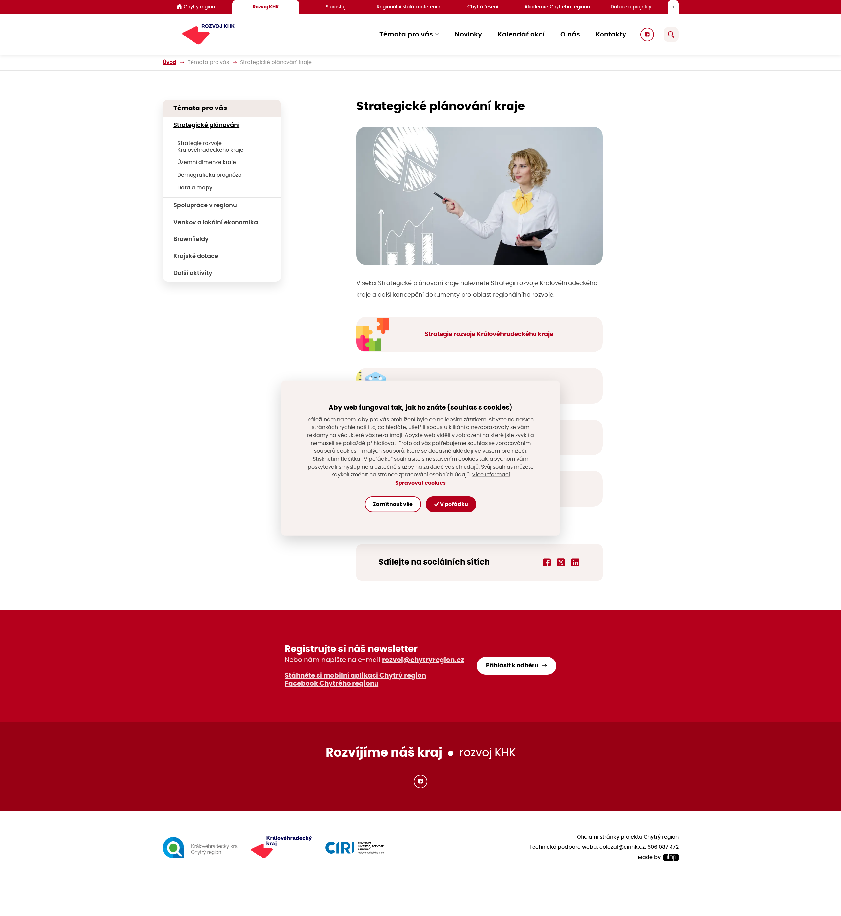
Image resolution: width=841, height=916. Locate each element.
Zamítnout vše (393, 504)
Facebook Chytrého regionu (331, 683)
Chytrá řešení (482, 6)
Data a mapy (194, 187)
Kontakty (611, 34)
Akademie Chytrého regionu (557, 6)
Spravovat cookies (420, 483)
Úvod (169, 62)
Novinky (468, 34)
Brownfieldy (191, 239)
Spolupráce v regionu (205, 205)
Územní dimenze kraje (206, 162)
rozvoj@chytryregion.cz (423, 660)
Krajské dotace (195, 256)
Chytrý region (199, 6)
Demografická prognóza (209, 175)
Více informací (491, 474)
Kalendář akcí (521, 34)
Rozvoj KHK (266, 6)
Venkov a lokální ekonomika (215, 223)
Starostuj (336, 6)
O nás (570, 34)
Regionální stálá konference (409, 6)
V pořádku (453, 504)
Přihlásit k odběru (512, 666)
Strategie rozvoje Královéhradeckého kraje (210, 146)
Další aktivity (192, 273)
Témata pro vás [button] (406, 34)
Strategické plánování (206, 125)
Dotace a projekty (631, 6)
